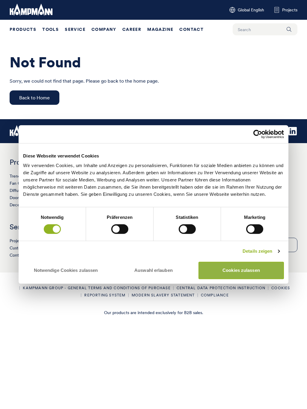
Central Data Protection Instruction (221, 288)
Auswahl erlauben (153, 270)
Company (103, 29)
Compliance (215, 295)
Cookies (280, 288)
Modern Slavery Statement (163, 295)
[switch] (119, 229)
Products (23, 29)
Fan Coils (18, 183)
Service (75, 29)
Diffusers (18, 190)
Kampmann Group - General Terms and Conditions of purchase (96, 288)
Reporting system (104, 295)
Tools (50, 29)
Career (131, 29)
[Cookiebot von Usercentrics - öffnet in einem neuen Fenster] (257, 134)
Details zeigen (257, 251)
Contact (191, 29)
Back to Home (34, 98)
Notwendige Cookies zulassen (66, 270)
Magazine (160, 29)
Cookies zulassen (241, 270)
